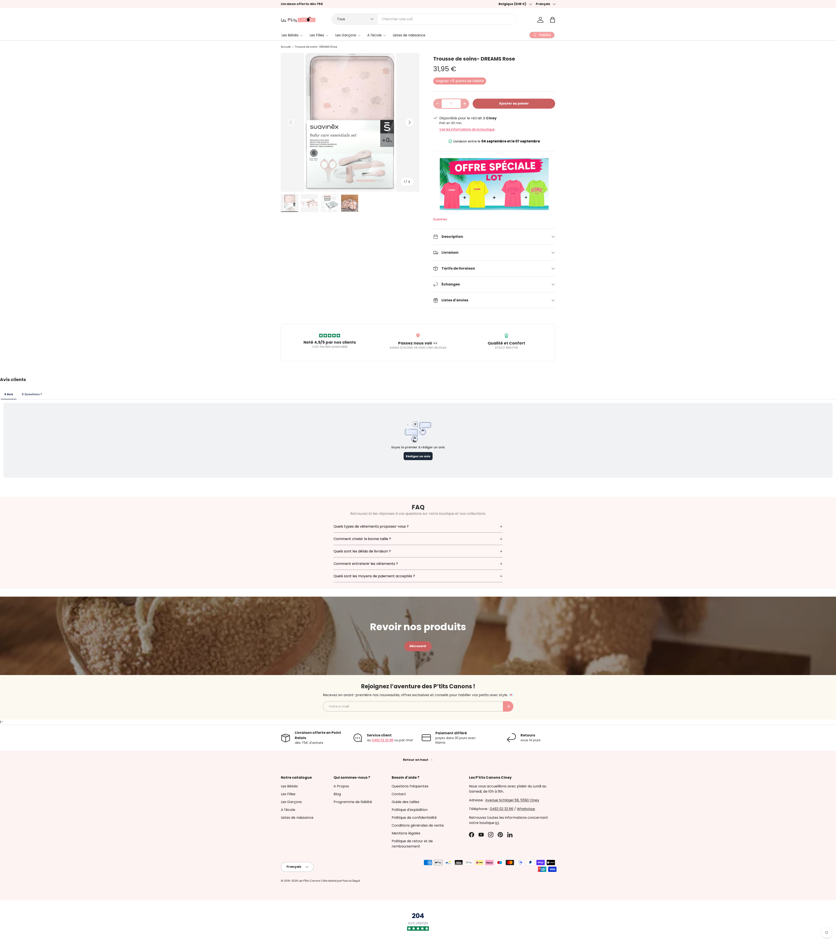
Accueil (286, 47)
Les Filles (317, 35)
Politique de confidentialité (414, 817)
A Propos (341, 786)
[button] (552, 20)
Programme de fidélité (353, 801)
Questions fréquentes (410, 786)
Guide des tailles (405, 801)
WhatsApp (526, 808)
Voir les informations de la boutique (467, 129)
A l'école (374, 35)
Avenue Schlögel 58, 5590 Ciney (512, 800)
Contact (399, 794)
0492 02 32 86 (382, 740)
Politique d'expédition (410, 809)
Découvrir (418, 646)
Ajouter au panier (514, 103)
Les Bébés (289, 35)
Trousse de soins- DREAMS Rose (316, 47)
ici (497, 822)
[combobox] (424, 19)
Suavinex (440, 219)
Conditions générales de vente (418, 825)
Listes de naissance (409, 35)
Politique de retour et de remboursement (412, 844)
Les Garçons (345, 35)
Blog (337, 794)
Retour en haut (416, 760)
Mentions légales (406, 833)
